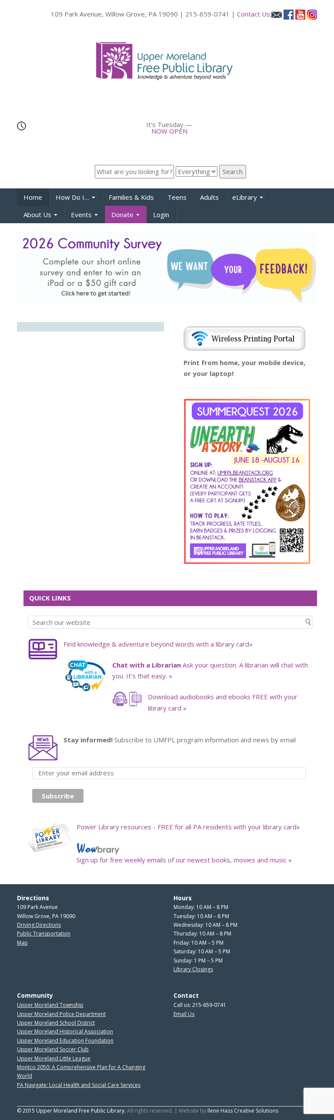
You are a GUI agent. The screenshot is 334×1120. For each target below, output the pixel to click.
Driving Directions (39, 925)
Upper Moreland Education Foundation (65, 1040)
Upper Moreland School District (56, 1022)
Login (161, 214)
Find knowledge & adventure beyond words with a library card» (158, 644)
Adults (209, 197)
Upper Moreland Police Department (61, 1014)
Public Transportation (43, 933)
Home (32, 197)
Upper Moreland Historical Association (65, 1031)
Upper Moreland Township (50, 1005)
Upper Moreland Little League (53, 1058)
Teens (177, 197)
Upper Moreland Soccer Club (53, 1049)
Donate (123, 214)
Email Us (184, 1014)
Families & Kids (131, 197)
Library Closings (193, 969)
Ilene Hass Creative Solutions (242, 1110)
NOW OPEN (169, 131)
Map (22, 942)
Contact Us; (254, 14)
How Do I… (73, 197)
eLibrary (245, 197)
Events (82, 214)
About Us (38, 214)
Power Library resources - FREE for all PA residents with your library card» (188, 826)
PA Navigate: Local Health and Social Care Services (78, 1085)
